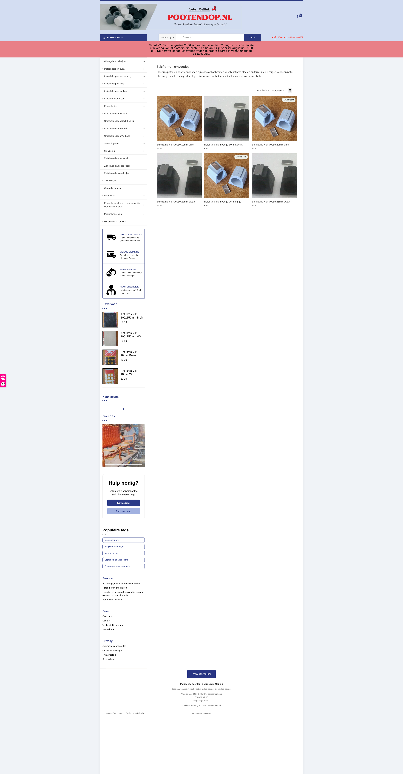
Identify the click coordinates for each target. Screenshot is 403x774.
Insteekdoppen (112, 540)
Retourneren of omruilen (114, 587)
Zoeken (252, 37)
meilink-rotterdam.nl (212, 705)
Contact (106, 620)
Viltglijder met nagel (114, 546)
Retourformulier (201, 674)
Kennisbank (123, 503)
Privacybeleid (109, 655)
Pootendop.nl (119, 713)
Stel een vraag (123, 511)
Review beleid (109, 659)
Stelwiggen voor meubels (117, 566)
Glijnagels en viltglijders (116, 559)
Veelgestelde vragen (112, 625)
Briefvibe (141, 713)
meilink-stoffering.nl (191, 705)
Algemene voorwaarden (114, 646)
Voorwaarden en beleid (202, 713)
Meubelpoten (111, 553)
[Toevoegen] (197, 136)
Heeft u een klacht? (112, 599)
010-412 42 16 (201, 697)
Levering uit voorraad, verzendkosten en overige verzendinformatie (122, 594)
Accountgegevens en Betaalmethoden (121, 583)
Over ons (107, 616)
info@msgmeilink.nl (201, 700)
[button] (278, 90)
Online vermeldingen (112, 650)
